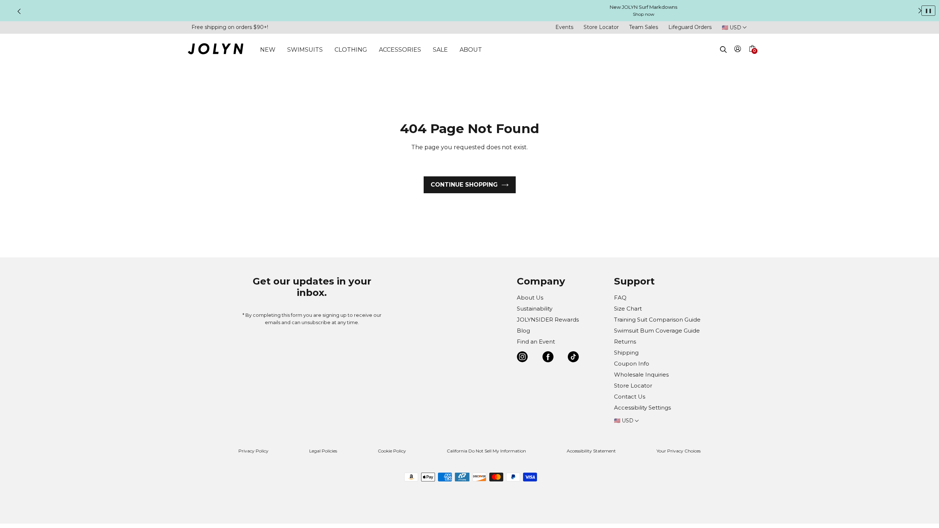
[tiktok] (573, 358)
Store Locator (601, 27)
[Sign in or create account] (738, 50)
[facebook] (547, 358)
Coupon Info (631, 363)
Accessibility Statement (591, 451)
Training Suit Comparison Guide (657, 319)
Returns (625, 341)
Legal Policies (323, 451)
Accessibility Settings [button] (642, 407)
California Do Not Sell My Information (486, 451)
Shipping (626, 352)
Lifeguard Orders (690, 27)
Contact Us (629, 396)
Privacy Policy (253, 451)
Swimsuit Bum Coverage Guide (657, 330)
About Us (530, 297)
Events (564, 27)
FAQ (620, 297)
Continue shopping (464, 184)
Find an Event (536, 341)
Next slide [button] (920, 10)
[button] (752, 57)
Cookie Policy (392, 451)
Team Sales (643, 27)
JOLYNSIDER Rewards (548, 319)
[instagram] (522, 358)
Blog (523, 330)
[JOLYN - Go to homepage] (215, 50)
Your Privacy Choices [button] (679, 451)
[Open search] (723, 49)
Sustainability (534, 308)
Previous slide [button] (19, 11)
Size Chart (628, 308)
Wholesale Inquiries (641, 374)
